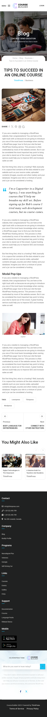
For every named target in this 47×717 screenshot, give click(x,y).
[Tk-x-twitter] (26, 691)
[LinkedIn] (20, 127)
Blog (21, 58)
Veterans (5, 558)
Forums (4, 613)
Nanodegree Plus (8, 553)
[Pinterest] (16, 127)
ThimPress (18, 80)
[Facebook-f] (20, 691)
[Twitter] (12, 127)
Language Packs (8, 617)
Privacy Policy (33, 709)
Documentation (7, 609)
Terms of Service (16, 709)
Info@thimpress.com (11, 506)
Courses (5, 581)
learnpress (16, 400)
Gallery (4, 590)
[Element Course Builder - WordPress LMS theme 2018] (20, 6)
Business (28, 58)
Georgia (4, 562)
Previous (6, 422)
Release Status (7, 622)
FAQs (3, 594)
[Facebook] (9, 127)
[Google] (23, 127)
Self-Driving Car (7, 566)
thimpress (30, 400)
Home (15, 58)
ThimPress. (36, 705)
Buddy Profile (6, 538)
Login (41, 6)
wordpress (8, 406)
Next (42, 422)
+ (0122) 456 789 (10, 511)
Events (4, 585)
